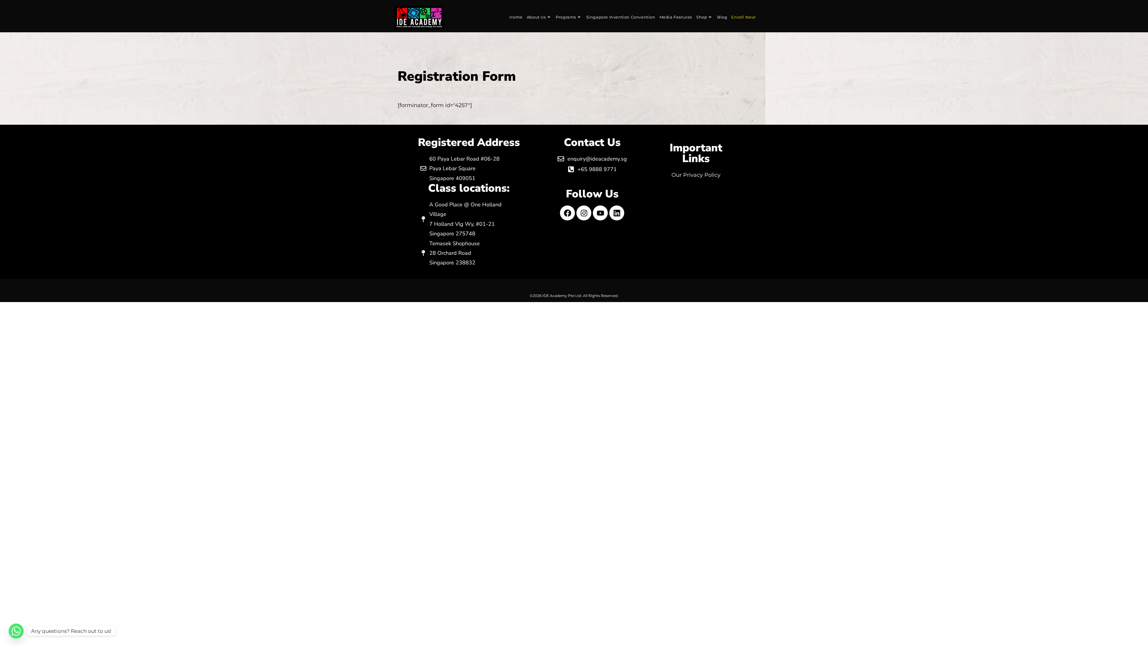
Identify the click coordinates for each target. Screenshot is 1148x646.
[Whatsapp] (16, 631)
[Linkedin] (616, 212)
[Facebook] (567, 212)
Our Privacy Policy (695, 175)
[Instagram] (583, 212)
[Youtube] (600, 212)
